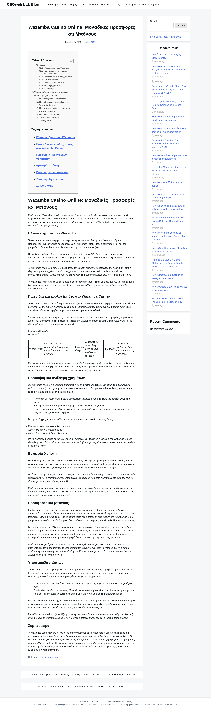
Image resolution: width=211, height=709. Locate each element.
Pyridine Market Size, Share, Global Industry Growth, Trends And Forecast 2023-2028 (167, 263)
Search (153, 21)
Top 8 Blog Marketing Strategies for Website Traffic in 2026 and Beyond (169, 170)
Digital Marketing (49, 657)
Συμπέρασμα (49, 89)
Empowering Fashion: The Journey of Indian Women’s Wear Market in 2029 (168, 143)
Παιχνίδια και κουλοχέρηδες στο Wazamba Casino (57, 72)
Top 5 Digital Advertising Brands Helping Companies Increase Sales (168, 105)
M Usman (95, 42)
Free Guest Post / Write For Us (98, 4)
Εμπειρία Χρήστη (51, 80)
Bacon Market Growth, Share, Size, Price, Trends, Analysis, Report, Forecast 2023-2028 (169, 89)
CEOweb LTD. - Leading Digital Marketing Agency (111, 702)
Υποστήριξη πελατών (53, 86)
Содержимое (45, 65)
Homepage (52, 4)
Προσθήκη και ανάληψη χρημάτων (58, 77)
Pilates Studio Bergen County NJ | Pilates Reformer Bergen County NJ (169, 221)
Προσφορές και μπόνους (54, 83)
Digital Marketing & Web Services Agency (137, 4)
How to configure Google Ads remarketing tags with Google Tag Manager (169, 236)
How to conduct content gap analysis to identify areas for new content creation (168, 69)
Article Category (69, 4)
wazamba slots (122, 218)
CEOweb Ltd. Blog (23, 4)
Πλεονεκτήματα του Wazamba (56, 68)
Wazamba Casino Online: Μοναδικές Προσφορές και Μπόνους (51, 94)
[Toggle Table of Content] (69, 60)
